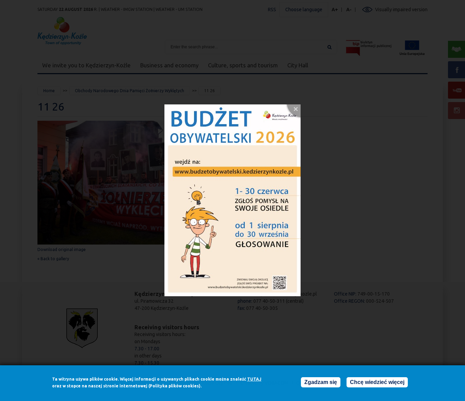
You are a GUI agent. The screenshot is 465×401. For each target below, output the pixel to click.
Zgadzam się (320, 382)
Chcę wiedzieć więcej (377, 382)
